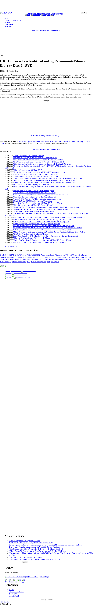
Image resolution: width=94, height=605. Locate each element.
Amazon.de (23, 141)
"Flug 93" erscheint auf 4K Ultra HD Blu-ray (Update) (33, 205)
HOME (7, 18)
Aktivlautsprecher (47, 259)
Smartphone (36, 259)
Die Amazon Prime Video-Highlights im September (32, 184)
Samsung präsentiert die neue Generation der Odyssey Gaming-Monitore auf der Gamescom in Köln (45, 545)
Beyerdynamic (81, 259)
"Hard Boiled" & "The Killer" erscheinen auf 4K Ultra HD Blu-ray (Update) (41, 209)
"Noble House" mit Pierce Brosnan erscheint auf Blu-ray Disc (35, 176)
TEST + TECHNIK (16, 592)
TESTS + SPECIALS (13, 20)
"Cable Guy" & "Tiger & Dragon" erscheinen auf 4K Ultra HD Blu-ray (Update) (42, 240)
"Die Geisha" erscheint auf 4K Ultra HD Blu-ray (31, 234)
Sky (81, 141)
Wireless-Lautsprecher (38, 262)
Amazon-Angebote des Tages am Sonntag (28, 156)
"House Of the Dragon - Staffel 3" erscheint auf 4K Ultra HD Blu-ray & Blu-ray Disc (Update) (47, 228)
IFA (51, 255)
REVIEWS (9, 24)
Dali (74, 259)
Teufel (35, 257)
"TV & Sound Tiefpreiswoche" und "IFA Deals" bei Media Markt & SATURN (42, 230)
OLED (53, 257)
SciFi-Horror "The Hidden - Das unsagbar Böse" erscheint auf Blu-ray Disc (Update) (44, 180)
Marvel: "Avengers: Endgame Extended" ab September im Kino (36, 224)
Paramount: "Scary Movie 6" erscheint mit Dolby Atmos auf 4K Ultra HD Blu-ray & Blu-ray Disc (48, 217)
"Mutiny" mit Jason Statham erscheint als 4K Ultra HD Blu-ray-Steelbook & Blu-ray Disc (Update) (49, 232)
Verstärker (74, 257)
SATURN (58, 141)
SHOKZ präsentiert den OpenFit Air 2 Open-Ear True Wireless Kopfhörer (40, 242)
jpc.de (30, 141)
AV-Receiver (27, 257)
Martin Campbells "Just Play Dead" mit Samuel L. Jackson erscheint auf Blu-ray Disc (44, 182)
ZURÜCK (4, 602)
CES (40, 257)
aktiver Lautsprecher (19, 262)
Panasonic (45, 255)
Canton (69, 259)
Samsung (36, 255)
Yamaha (13, 259)
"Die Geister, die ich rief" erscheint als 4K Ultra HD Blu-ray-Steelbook (39, 172)
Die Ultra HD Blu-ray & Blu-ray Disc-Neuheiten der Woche (35, 158)
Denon (59, 257)
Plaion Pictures (38, 141)
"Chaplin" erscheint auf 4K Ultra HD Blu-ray (29, 170)
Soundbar (10, 257)
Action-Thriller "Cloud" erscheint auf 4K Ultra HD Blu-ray (34, 193)
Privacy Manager (47, 600)
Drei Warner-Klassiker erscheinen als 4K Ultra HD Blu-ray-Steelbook (38, 160)
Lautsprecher (6, 254)
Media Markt (49, 141)
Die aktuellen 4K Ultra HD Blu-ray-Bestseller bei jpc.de (33, 191)
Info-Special (55, 262)
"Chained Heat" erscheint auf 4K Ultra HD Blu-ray (32, 238)
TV (54, 255)
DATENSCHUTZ (56, 14)
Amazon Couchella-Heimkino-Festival (46, 30)
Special (18, 259)
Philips (8, 262)
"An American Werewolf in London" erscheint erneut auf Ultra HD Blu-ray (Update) (44, 226)
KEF (48, 262)
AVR (28, 262)
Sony (20, 257)
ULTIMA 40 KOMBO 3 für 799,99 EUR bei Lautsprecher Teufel (37, 199)
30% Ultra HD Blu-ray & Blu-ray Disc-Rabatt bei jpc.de (33, 211)
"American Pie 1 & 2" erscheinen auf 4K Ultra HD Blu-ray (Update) (38, 203)
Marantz (3, 262)
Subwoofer (66, 257)
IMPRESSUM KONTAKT (38, 14)
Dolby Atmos (27, 259)
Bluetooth (58, 259)
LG (16, 257)
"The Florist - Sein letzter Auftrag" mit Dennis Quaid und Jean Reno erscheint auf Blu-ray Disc (47, 178)
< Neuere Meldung (38, 136)
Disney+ (66, 141)
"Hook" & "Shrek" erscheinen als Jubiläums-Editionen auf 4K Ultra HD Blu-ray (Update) (46, 207)
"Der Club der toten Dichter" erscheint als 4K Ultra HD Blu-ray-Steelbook (40, 162)
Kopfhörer (60, 255)
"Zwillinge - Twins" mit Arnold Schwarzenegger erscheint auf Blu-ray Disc (40, 195)
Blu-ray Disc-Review (22, 255)
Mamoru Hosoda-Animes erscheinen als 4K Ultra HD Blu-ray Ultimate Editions (42, 220)
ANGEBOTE (10, 26)
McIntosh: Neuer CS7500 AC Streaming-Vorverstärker (33, 201)
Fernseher (47, 257)
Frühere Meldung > (53, 136)
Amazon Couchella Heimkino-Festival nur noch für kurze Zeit (35, 174)
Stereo (64, 259)
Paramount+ (74, 141)
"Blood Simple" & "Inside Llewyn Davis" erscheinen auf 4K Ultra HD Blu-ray (42, 164)
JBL (88, 259)
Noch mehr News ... (12, 246)
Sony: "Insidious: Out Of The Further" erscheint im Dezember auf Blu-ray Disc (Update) (45, 236)
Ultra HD (69, 255)
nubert (80, 257)
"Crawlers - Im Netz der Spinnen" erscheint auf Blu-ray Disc (35, 197)
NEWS (7, 22)
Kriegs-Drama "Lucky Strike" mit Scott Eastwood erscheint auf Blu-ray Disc (41, 222)
